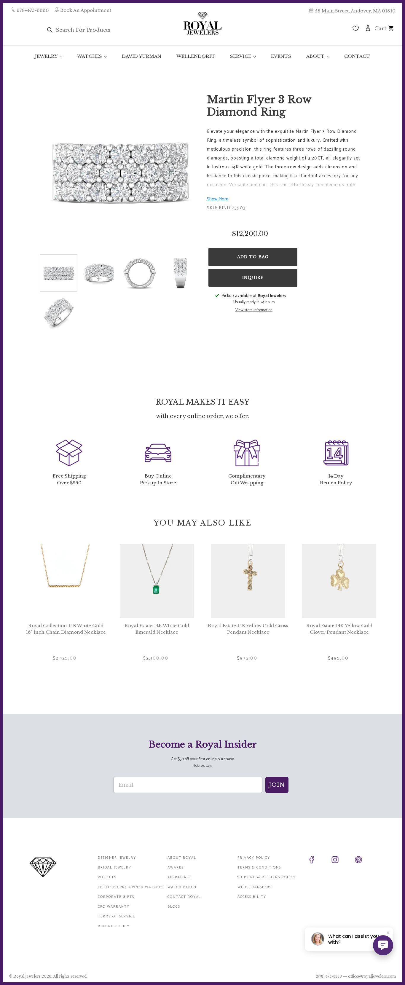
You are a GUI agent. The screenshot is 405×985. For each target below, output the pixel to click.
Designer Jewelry (117, 858)
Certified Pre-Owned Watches (131, 887)
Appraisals (179, 877)
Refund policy (114, 926)
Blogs (174, 906)
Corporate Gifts (116, 897)
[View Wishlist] (355, 29)
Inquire (253, 277)
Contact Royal (184, 897)
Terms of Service (116, 916)
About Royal (182, 858)
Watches (107, 877)
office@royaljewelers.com (372, 976)
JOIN (277, 785)
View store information (253, 310)
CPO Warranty (114, 906)
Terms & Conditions (259, 867)
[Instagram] (342, 860)
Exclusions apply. (202, 766)
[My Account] (368, 28)
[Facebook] (318, 860)
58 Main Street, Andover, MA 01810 (355, 11)
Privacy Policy (253, 858)
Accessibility (251, 897)
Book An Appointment (85, 10)
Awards (176, 867)
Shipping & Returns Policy (266, 877)
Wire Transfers (254, 887)
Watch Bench (182, 887)
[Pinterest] (365, 860)
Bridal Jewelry (114, 867)
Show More (217, 199)
